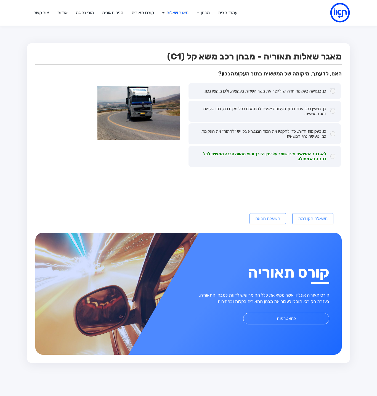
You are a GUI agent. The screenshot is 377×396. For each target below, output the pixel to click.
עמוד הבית (227, 12)
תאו (333, 12)
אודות (62, 12)
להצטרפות (286, 318)
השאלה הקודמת (313, 218)
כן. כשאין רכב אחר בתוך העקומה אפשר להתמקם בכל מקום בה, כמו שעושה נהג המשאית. (264, 111)
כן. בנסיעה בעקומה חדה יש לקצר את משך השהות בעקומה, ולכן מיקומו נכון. (265, 91)
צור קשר (41, 12)
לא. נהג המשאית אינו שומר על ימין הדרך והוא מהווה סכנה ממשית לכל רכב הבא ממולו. (264, 156)
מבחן (205, 12)
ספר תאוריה (112, 12)
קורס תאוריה (143, 12)
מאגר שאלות (177, 12)
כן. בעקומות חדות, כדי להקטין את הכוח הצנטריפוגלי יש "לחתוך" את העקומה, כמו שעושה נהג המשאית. (263, 134)
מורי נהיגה (85, 12)
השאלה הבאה (267, 218)
